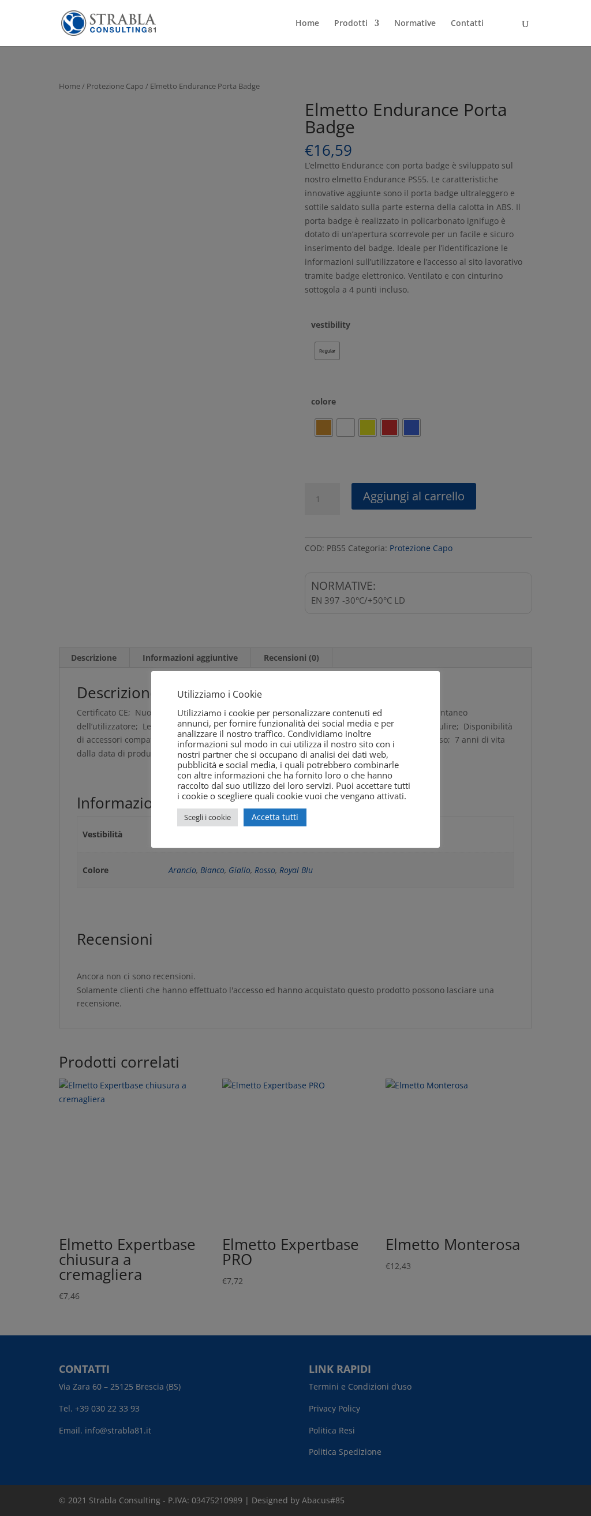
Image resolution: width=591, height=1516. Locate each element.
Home (307, 23)
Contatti (467, 23)
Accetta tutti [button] (275, 816)
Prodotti (351, 23)
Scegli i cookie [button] (207, 817)
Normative (415, 23)
